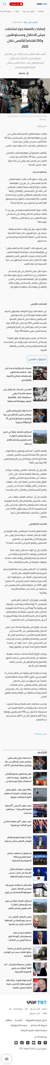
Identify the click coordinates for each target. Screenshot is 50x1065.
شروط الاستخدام (39, 1025)
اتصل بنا (18, 1020)
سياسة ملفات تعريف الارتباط (34, 1030)
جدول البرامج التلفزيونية (36, 1020)
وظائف (8, 1020)
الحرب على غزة (30, 22)
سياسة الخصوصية (19, 1025)
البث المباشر (15, 4)
